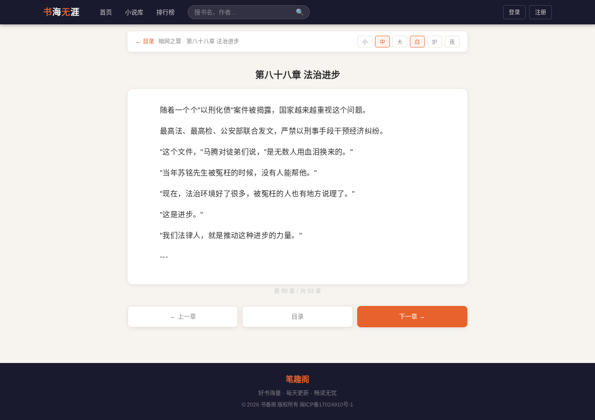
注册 (540, 12)
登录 (514, 12)
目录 (297, 316)
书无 (61, 12)
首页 (106, 12)
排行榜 (165, 12)
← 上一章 (183, 316)
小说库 (134, 12)
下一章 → (412, 316)
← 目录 (144, 41)
